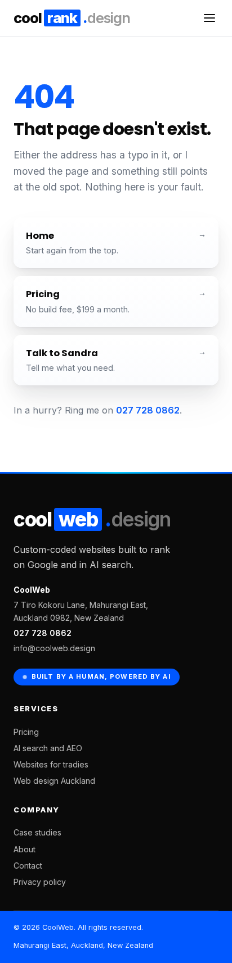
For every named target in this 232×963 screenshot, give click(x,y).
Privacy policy (40, 882)
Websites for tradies (51, 764)
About (24, 849)
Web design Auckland (54, 780)
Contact (28, 865)
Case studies (37, 832)
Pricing (26, 732)
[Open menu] (209, 18)
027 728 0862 (148, 410)
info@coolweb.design (54, 648)
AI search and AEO (48, 748)
